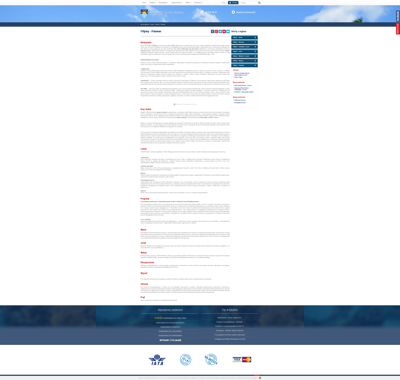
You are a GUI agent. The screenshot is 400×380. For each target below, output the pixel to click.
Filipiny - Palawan (160, 24)
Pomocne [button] (197, 3)
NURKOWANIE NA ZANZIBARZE (170, 331)
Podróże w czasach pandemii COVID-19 (229, 326)
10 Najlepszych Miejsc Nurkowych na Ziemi (229, 339)
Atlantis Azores (240, 100)
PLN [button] (223, 3)
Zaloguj (234, 2)
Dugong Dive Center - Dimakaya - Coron (242, 89)
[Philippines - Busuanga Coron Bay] (185, 104)
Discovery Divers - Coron (243, 85)
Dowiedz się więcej (161, 378)
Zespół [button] (152, 3)
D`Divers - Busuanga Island (244, 92)
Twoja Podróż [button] (176, 3)
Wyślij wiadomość (245, 12)
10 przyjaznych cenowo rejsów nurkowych (229, 335)
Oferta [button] (187, 3)
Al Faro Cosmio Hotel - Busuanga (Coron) (242, 74)
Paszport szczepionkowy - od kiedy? (230, 322)
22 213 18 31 (211, 12)
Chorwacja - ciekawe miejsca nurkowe (229, 330)
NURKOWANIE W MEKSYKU (170, 327)
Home (144, 3)
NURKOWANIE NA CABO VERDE (170, 318)
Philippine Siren (240, 103)
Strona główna (145, 24)
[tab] (244, 37)
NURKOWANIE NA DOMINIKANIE (170, 335)
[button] (244, 37)
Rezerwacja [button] (163, 3)
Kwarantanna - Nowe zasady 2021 (230, 318)
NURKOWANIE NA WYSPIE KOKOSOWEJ (170, 323)
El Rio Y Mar (238, 77)
